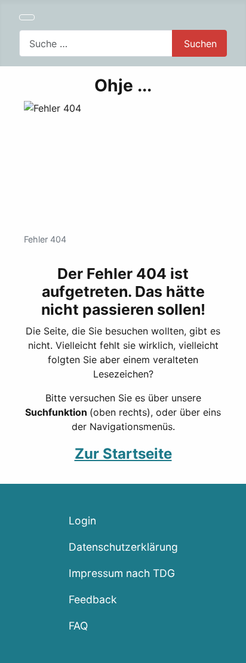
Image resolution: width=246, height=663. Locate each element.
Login (82, 520)
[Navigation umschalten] (27, 17)
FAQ (78, 625)
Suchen (200, 44)
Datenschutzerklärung (123, 547)
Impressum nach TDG (122, 573)
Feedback (93, 599)
